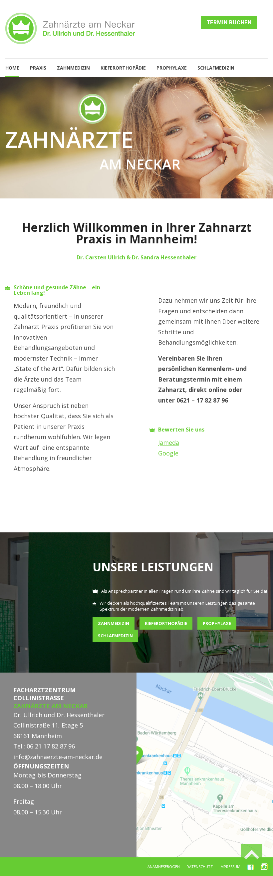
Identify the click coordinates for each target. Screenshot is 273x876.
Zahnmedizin (73, 68)
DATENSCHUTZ (199, 866)
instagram (264, 865)
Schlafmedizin (215, 68)
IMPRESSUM (229, 866)
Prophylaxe (171, 68)
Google (168, 453)
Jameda (168, 442)
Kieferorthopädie (123, 68)
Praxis (38, 68)
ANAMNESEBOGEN (163, 866)
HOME (12, 68)
